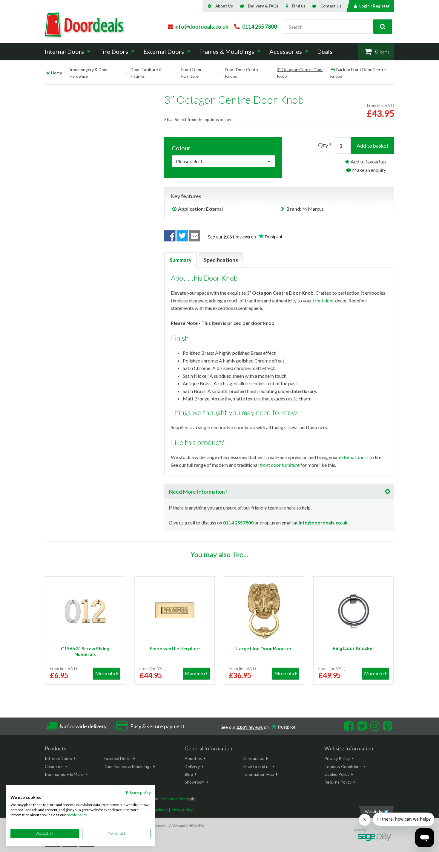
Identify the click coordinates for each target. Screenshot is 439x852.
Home (56, 72)
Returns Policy (337, 781)
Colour (181, 148)
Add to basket (373, 145)
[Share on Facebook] (170, 235)
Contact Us (331, 6)
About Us (224, 6)
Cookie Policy (336, 774)
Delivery (192, 766)
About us (193, 758)
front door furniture (280, 465)
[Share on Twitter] (182, 235)
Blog (189, 774)
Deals (324, 51)
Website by (374, 811)
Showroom (195, 781)
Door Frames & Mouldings (127, 766)
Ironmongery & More (64, 774)
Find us (299, 6)
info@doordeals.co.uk (323, 522)
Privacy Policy (337, 758)
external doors (354, 457)
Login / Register (374, 6)
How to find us (257, 766)
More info (105, 673)
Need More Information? (198, 491)
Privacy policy (138, 792)
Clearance (54, 766)
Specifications (221, 260)
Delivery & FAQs (263, 6)
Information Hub (258, 774)
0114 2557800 (238, 522)
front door (323, 300)
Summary (180, 260)
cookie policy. (77, 815)
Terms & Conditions (343, 766)
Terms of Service (172, 798)
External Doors (117, 758)
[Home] (48, 72)
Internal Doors (58, 758)
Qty (323, 145)
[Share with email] (194, 235)
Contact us (253, 758)
